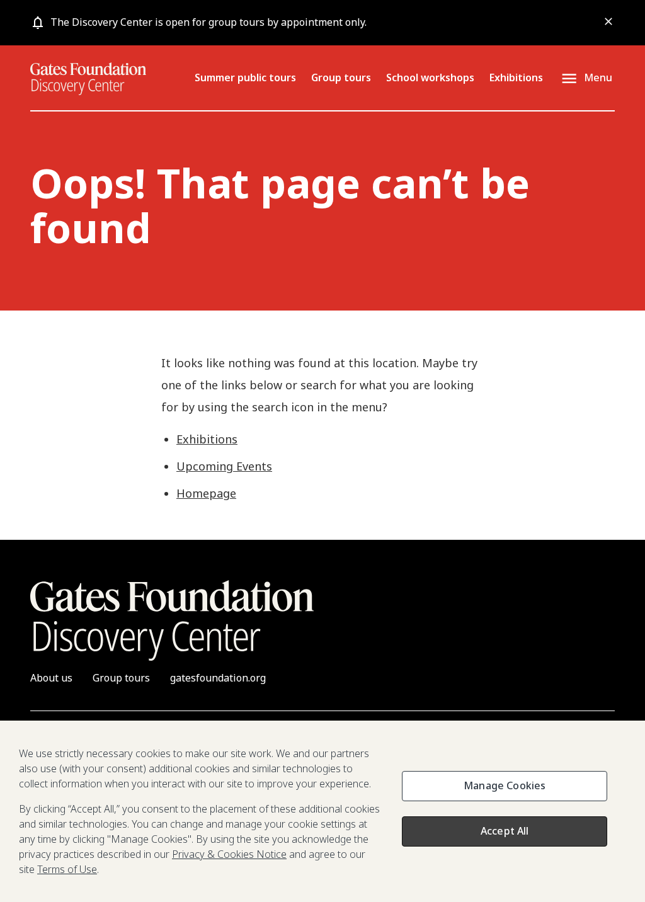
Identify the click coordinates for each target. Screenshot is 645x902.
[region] (322, 811)
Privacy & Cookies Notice (229, 854)
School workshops (430, 77)
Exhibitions (516, 77)
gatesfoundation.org (218, 678)
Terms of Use (67, 869)
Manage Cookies (504, 785)
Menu (598, 78)
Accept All (505, 831)
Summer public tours (245, 77)
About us (51, 678)
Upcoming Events (224, 466)
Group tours (341, 77)
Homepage (206, 493)
